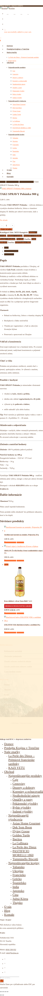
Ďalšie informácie (11, 251)
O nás (6, 695)
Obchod (7, 690)
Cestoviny (19, 783)
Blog (6, 700)
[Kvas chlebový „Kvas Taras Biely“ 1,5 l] (19, 597)
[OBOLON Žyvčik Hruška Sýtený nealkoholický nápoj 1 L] (21, 546)
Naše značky (12, 752)
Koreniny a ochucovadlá (28, 791)
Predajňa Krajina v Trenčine (21, 748)
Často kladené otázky (12, 672)
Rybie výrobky (22, 807)
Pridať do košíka (6, 229)
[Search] (2, 980)
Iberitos (17, 839)
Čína (15, 894)
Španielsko (19, 883)
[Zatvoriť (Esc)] (7, 991)
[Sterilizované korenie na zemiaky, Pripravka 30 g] (23, 531)
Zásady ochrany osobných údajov (17, 661)
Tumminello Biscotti (25, 859)
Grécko (17, 879)
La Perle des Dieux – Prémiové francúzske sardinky (21, 759)
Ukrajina (20, 239)
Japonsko (18, 890)
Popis (6, 248)
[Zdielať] (5, 991)
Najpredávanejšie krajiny (23, 863)
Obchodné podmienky (13, 656)
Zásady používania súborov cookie (18, 666)
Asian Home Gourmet (26, 823)
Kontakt (7, 705)
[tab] (23, 247)
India (16, 887)
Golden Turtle (21, 835)
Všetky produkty (12, 182)
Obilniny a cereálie (26, 182)
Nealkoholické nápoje (26, 795)
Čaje (15, 779)
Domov (3, 182)
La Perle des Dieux (24, 847)
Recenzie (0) (9, 254)
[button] (10, 542)
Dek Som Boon (22, 827)
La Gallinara (20, 843)
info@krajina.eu (12, 953)
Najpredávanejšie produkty (25, 775)
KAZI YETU (16, 767)
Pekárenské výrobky (25, 803)
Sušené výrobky (23, 811)
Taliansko (19, 867)
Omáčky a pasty (23, 799)
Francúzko (19, 875)
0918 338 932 (11, 950)
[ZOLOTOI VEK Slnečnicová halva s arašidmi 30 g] (23, 621)
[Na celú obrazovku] (3, 991)
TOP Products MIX (23, 242)
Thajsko (18, 902)
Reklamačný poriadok (13, 651)
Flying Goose (21, 831)
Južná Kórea (20, 898)
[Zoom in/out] (1, 991)
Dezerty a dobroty (24, 787)
